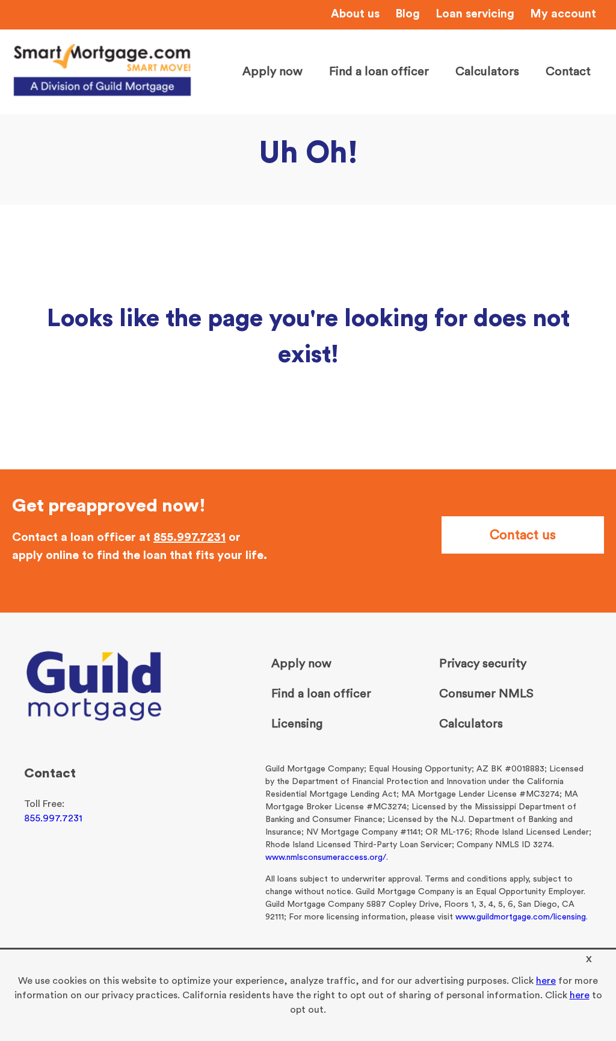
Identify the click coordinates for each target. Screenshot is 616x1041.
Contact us (523, 535)
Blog (407, 14)
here (546, 981)
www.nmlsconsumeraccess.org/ (325, 857)
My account (563, 14)
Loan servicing (475, 14)
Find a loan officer (379, 72)
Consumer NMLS (486, 694)
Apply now (272, 72)
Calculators (487, 72)
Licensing (296, 724)
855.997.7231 (189, 537)
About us (355, 14)
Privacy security (482, 664)
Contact (568, 72)
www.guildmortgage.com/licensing (520, 917)
